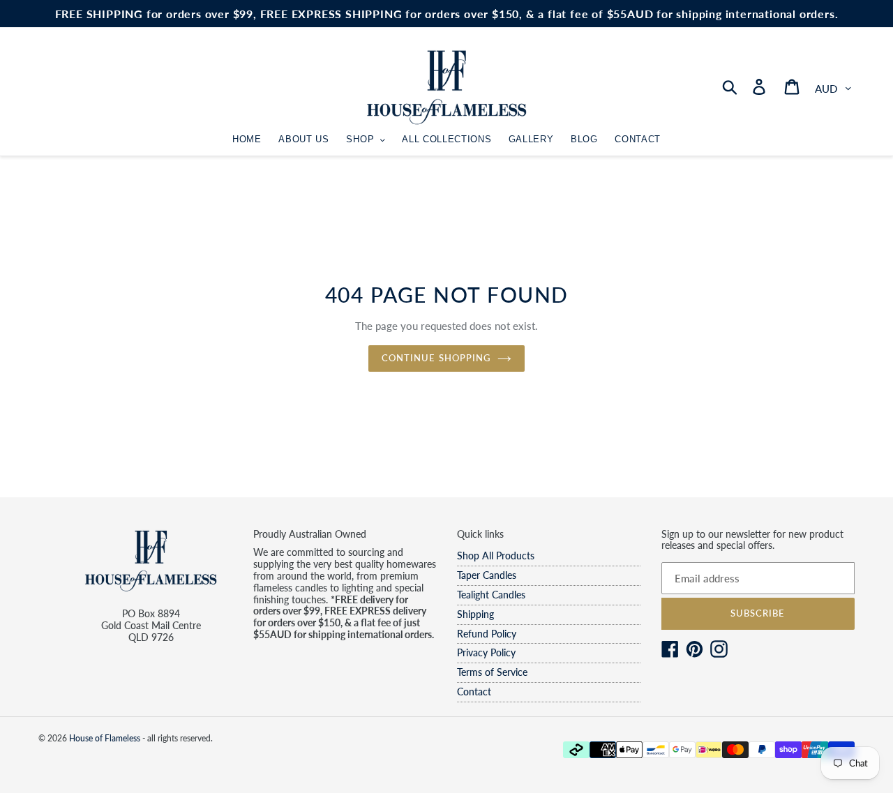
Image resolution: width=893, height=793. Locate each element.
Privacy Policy (486, 652)
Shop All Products (495, 555)
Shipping (475, 614)
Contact (474, 691)
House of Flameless (104, 738)
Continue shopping (436, 357)
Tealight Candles (491, 595)
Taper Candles (486, 575)
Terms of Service (492, 672)
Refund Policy (486, 634)
